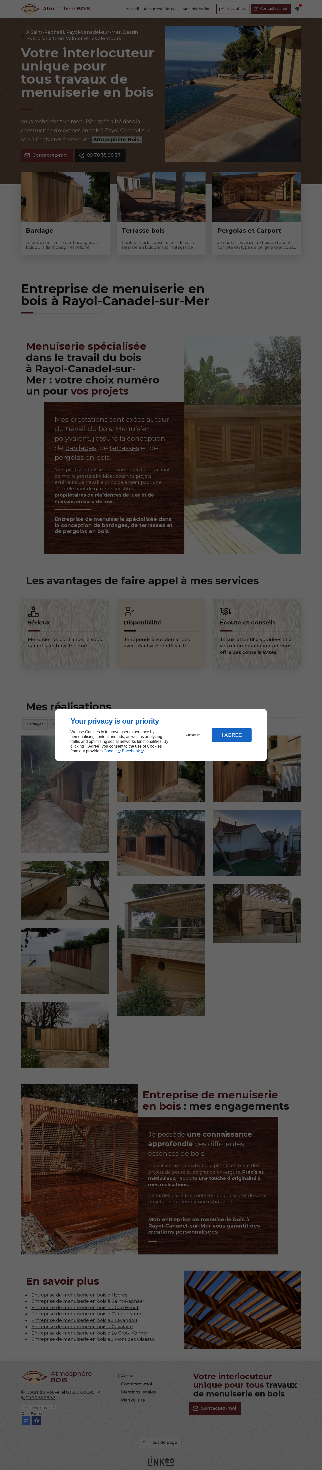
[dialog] (161, 735)
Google (110, 751)
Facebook (131, 751)
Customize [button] (193, 735)
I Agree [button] (232, 735)
